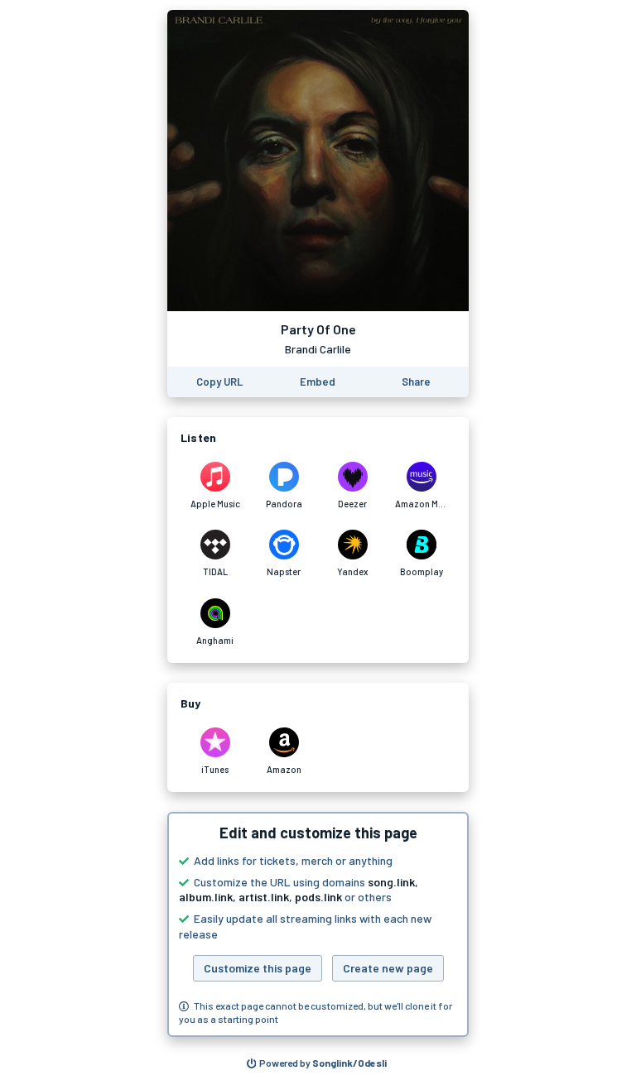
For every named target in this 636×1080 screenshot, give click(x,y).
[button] (318, 924)
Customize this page (257, 968)
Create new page (388, 968)
